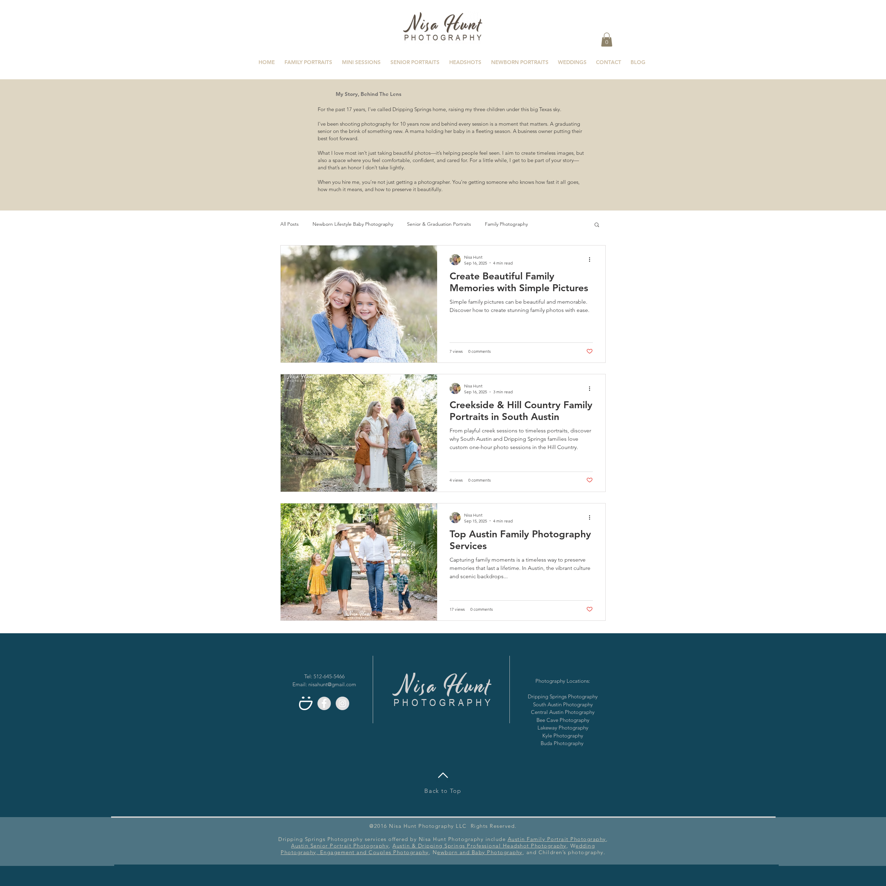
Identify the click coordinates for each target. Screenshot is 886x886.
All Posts (289, 224)
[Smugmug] (306, 703)
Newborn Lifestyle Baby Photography (353, 224)
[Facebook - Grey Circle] (324, 703)
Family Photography (506, 224)
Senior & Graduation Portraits (439, 224)
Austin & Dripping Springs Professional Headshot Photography (479, 845)
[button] (607, 40)
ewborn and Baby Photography (480, 852)
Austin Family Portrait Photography (557, 839)
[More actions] (592, 260)
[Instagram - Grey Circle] (342, 703)
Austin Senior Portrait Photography (340, 845)
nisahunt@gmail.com (332, 684)
